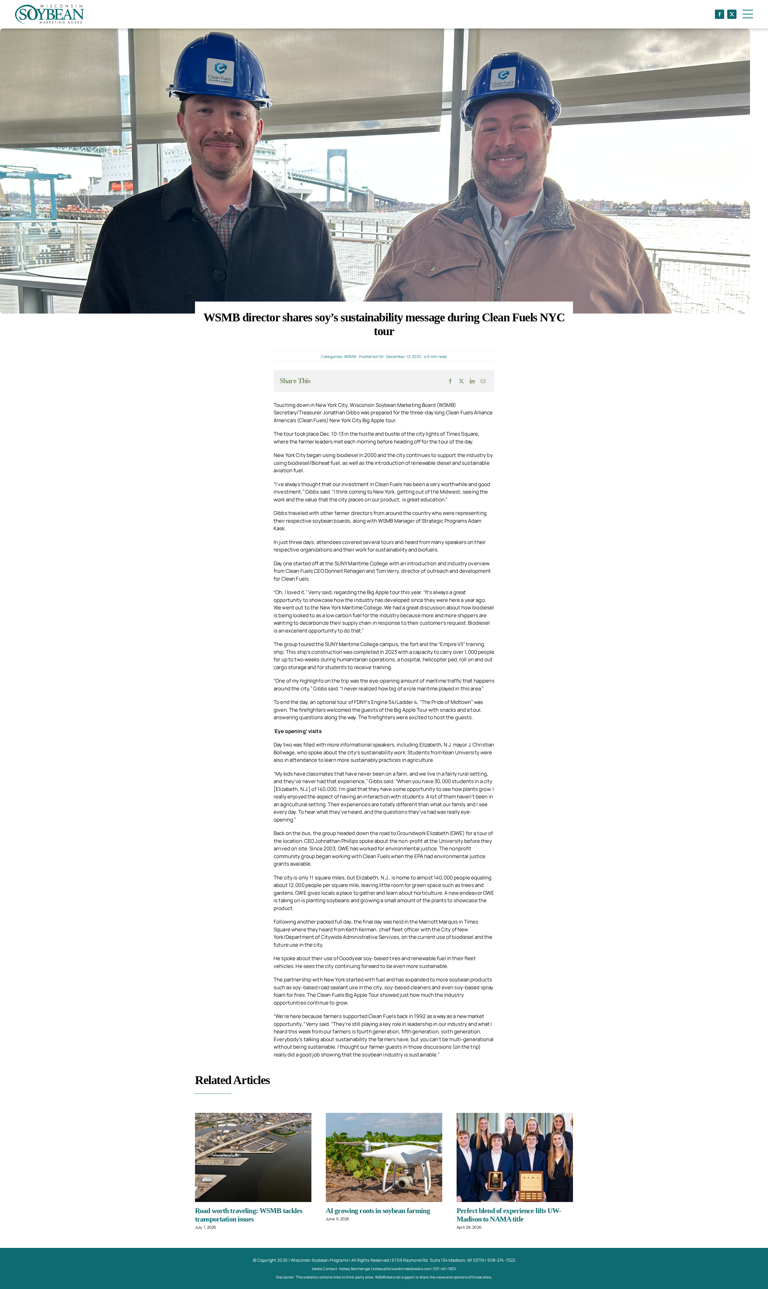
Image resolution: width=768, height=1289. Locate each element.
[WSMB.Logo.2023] (49, 7)
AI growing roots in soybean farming (378, 1211)
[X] (461, 381)
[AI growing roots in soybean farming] (384, 1157)
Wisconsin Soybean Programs (319, 1260)
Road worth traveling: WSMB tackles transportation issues (248, 1215)
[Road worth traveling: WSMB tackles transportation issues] (253, 1157)
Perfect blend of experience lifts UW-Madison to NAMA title (509, 1215)
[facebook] (719, 14)
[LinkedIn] (472, 381)
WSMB (350, 356)
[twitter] (731, 14)
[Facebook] (450, 381)
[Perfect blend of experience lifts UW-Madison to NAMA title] (515, 1157)
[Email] (483, 381)
